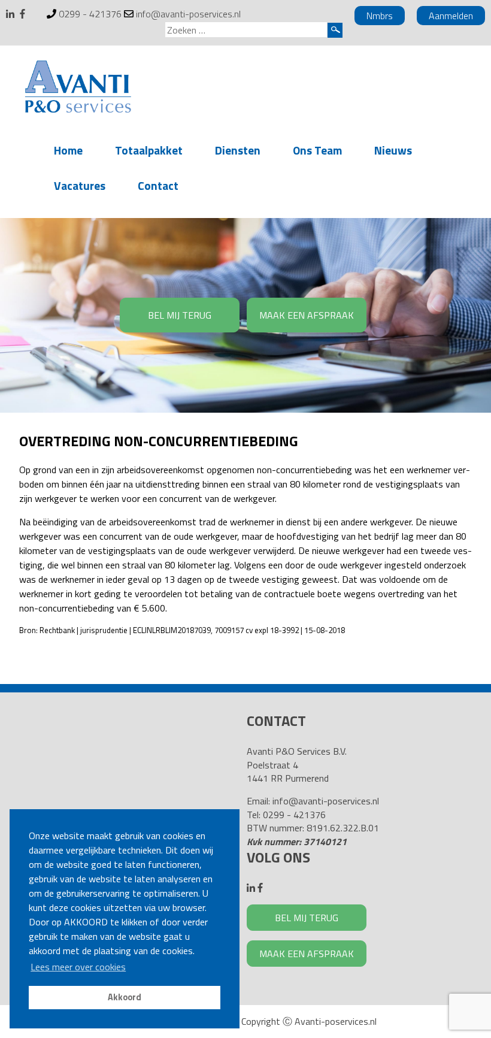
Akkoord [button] (124, 997)
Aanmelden (451, 15)
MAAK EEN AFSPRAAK (306, 315)
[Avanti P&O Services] (78, 88)
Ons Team (317, 150)
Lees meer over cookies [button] (78, 967)
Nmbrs (379, 15)
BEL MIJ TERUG (179, 315)
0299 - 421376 (90, 14)
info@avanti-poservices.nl (188, 14)
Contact (158, 185)
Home (68, 150)
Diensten (237, 150)
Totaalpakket (149, 150)
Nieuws (393, 150)
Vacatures (79, 185)
